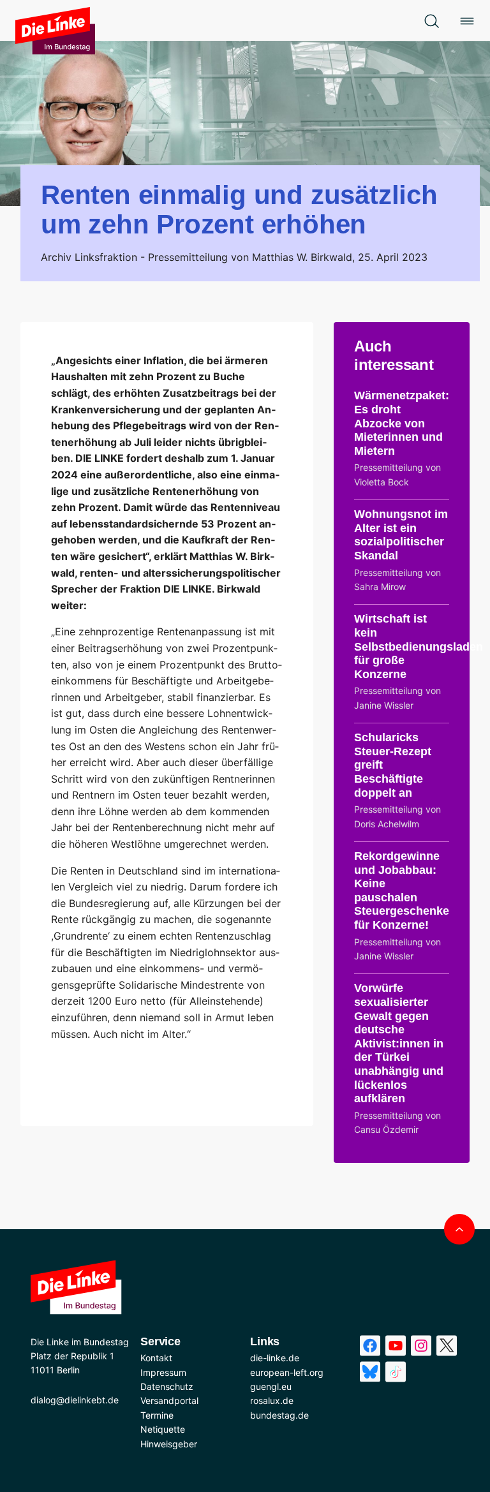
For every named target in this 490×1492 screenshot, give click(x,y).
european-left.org (286, 1372)
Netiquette (162, 1429)
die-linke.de (274, 1357)
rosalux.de (271, 1400)
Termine (157, 1415)
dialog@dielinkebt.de (75, 1399)
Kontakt (156, 1357)
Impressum (163, 1372)
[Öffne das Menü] (467, 20)
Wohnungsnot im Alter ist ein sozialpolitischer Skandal (401, 535)
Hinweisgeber (168, 1443)
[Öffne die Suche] (431, 20)
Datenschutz (166, 1386)
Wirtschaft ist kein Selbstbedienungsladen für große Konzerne (418, 646)
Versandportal (169, 1400)
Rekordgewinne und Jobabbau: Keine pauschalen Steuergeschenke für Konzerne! (401, 890)
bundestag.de (279, 1415)
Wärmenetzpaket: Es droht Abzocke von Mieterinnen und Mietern (401, 423)
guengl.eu (271, 1386)
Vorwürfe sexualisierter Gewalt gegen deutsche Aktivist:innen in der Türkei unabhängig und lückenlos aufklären (398, 1043)
